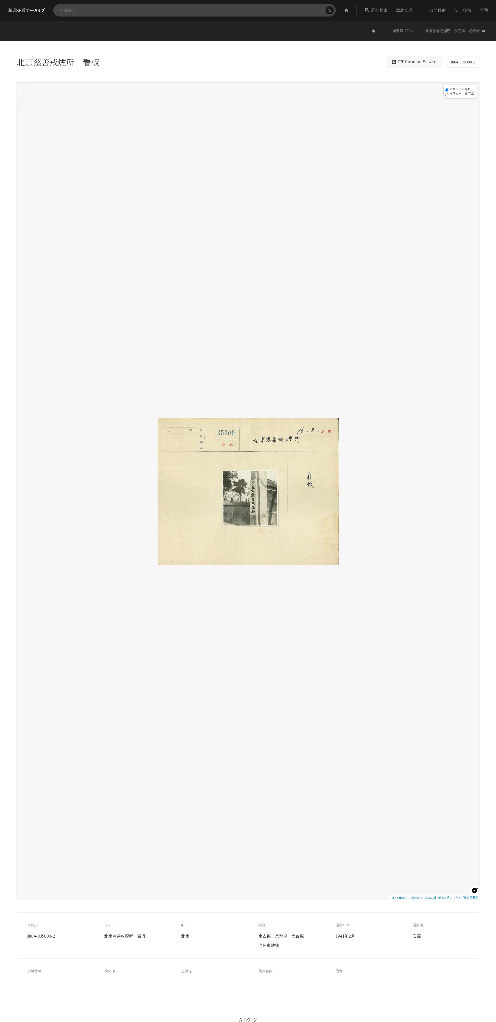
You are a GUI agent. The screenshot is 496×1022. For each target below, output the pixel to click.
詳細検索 (379, 10)
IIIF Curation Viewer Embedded (413, 897)
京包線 (281, 936)
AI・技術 (462, 10)
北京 (185, 936)
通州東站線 (268, 945)
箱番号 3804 (402, 30)
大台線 (297, 936)
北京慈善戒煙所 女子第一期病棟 (452, 30)
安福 (417, 936)
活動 (483, 10)
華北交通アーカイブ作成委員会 (458, 897)
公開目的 (437, 10)
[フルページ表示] (22, 104)
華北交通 (404, 10)
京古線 (264, 936)
